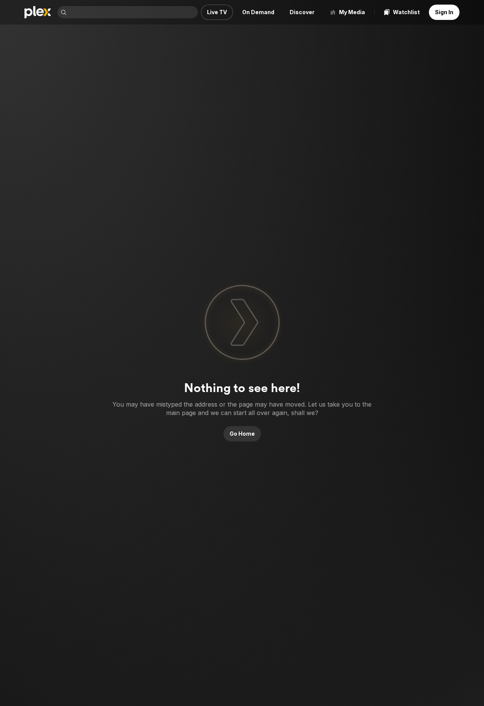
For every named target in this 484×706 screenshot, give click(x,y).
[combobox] (133, 12)
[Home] (37, 12)
